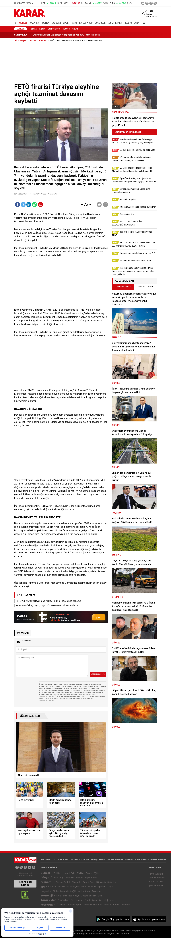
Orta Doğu (58, 877)
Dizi (72, 900)
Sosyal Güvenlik (98, 882)
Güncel (23, 23)
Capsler (71, 904)
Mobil (59, 895)
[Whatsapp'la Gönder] (34, 204)
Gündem (64, 900)
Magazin (64, 891)
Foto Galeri (47, 904)
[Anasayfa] (16, 23)
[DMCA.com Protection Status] (25, 894)
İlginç (95, 900)
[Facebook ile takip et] (151, 3)
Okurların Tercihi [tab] (123, 286)
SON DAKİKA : (21, 35)
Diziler (56, 891)
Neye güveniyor (38, 35)
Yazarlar (35, 23)
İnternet (67, 895)
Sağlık (73, 891)
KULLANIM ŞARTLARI (95, 859)
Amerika (69, 877)
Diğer (110, 886)
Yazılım (92, 895)
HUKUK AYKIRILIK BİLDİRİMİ (153, 859)
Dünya (45, 23)
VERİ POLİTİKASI (132, 859)
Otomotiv (77, 882)
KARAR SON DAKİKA (25, 883)
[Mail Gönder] (40, 204)
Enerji (86, 882)
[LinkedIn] (28, 204)
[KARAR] (29, 13)
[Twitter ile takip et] (155, 3)
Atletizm (85, 886)
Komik (87, 900)
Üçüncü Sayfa (54, 29)
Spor (66, 23)
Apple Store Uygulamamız (151, 919)
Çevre (75, 29)
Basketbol (63, 886)
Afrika (94, 877)
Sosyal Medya (80, 895)
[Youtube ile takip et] (142, 3)
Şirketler (111, 882)
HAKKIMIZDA (46, 859)
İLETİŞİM (58, 859)
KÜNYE (66, 859)
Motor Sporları (98, 886)
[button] (81, 204)
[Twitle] (23, 204)
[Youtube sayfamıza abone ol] (25, 867)
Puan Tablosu (156, 881)
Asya (87, 877)
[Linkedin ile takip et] (29, 867)
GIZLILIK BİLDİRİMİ (114, 859)
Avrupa (79, 877)
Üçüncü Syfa (69, 873)
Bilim (100, 895)
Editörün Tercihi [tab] (145, 286)
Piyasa (59, 882)
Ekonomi (56, 23)
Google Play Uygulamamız (115, 919)
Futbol (53, 886)
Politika (33, 29)
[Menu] (143, 23)
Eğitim (42, 29)
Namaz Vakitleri (157, 877)
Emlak (67, 882)
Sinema (79, 900)
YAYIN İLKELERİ (78, 859)
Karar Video (86, 23)
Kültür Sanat (132, 23)
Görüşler (100, 23)
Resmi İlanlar (115, 23)
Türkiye (66, 29)
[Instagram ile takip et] (33, 867)
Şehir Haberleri (156, 885)
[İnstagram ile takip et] (147, 3)
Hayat (74, 23)
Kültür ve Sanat (101, 904)
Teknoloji (46, 895)
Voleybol (74, 886)
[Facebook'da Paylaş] (17, 204)
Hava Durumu (156, 873)
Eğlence (96, 891)
